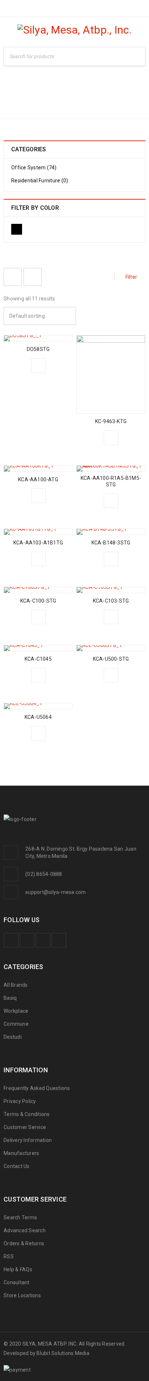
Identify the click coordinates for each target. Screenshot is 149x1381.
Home (13, 99)
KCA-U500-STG (111, 659)
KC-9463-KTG (111, 421)
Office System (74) (34, 167)
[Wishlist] (38, 365)
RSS (9, 1256)
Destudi (13, 1037)
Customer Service (25, 1127)
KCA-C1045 (38, 659)
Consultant (17, 1282)
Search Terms (20, 1217)
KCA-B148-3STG (111, 543)
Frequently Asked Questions (37, 1088)
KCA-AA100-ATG (38, 479)
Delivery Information (28, 1140)
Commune (16, 1024)
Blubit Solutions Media (63, 1353)
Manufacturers (21, 1153)
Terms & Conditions (27, 1114)
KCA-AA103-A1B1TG (38, 543)
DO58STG (38, 349)
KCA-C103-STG (111, 601)
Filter (131, 277)
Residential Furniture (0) (39, 180)
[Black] (16, 229)
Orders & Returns (24, 1243)
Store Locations (22, 1295)
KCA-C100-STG (38, 601)
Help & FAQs (18, 1269)
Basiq (10, 998)
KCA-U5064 (38, 717)
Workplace (98, 99)
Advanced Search (25, 1230)
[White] (35, 229)
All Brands (16, 985)
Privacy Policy (20, 1101)
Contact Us (17, 1166)
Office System (52, 99)
